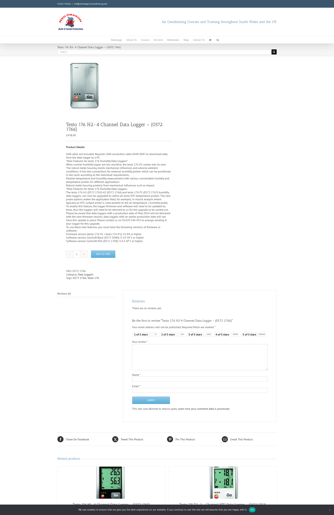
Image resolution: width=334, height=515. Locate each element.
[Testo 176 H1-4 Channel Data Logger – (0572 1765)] (111, 483)
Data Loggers (85, 274)
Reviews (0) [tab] (64, 293)
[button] (218, 39)
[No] (329, 510)
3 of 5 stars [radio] (195, 334)
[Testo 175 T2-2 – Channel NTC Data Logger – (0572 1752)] (222, 483)
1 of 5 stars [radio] (141, 334)
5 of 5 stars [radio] (249, 334)
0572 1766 (79, 278)
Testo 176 (93, 278)
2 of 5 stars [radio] (168, 334)
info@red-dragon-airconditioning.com (90, 3)
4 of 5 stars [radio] (222, 334)
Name (136, 375)
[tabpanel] (109, 86)
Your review (140, 341)
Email (136, 386)
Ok (252, 509)
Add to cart (103, 254)
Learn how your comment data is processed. (204, 408)
